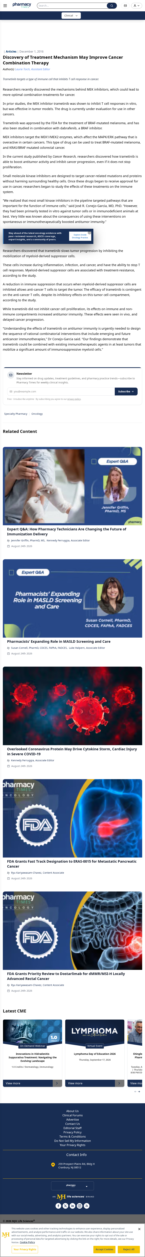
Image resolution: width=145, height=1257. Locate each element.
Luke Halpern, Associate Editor (87, 647)
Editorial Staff (72, 1128)
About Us (72, 1111)
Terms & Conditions (72, 1136)
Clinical (68, 15)
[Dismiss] (89, 232)
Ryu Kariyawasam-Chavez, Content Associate (37, 872)
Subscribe (124, 391)
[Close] (139, 1229)
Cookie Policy (27, 1242)
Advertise (72, 1119)
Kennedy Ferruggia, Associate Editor (68, 540)
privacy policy (74, 399)
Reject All (128, 1249)
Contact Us (72, 1124)
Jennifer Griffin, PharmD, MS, (28, 540)
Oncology (37, 413)
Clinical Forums (72, 1115)
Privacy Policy (72, 1132)
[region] (72, 1240)
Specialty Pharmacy (15, 413)
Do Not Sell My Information (72, 1141)
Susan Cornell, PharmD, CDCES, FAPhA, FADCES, (39, 647)
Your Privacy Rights (72, 1145)
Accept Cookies (104, 1249)
